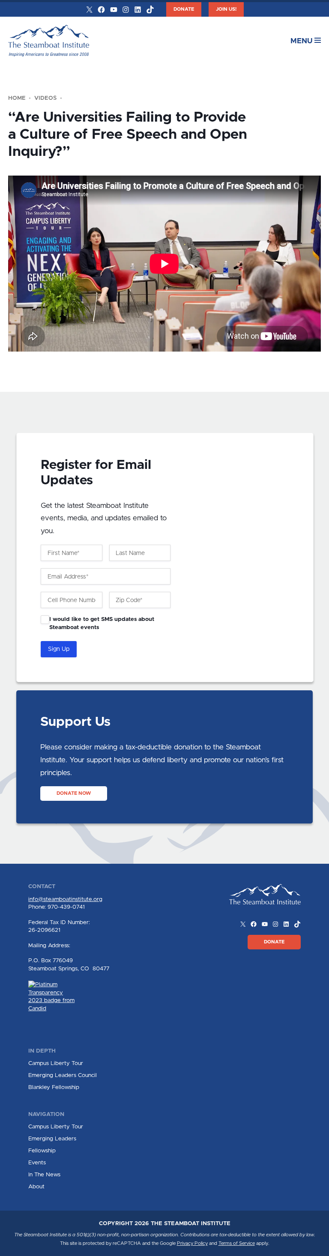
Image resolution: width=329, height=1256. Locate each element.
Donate (183, 9)
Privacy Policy (192, 1243)
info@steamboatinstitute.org (65, 899)
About (36, 1187)
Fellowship (42, 1151)
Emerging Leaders (52, 1139)
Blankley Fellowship (53, 1087)
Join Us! (226, 9)
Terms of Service (236, 1243)
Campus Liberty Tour (55, 1063)
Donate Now (74, 793)
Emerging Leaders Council (62, 1075)
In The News (44, 1175)
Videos (45, 98)
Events (37, 1163)
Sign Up (58, 649)
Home (17, 98)
